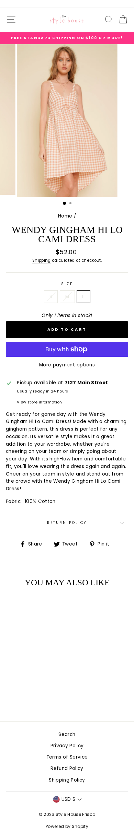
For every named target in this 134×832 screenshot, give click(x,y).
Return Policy (67, 522)
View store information (39, 402)
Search (66, 734)
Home (65, 216)
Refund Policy (67, 768)
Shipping (41, 260)
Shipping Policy (67, 780)
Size (66, 283)
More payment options (67, 365)
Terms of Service (67, 757)
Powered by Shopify (67, 826)
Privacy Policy (67, 745)
